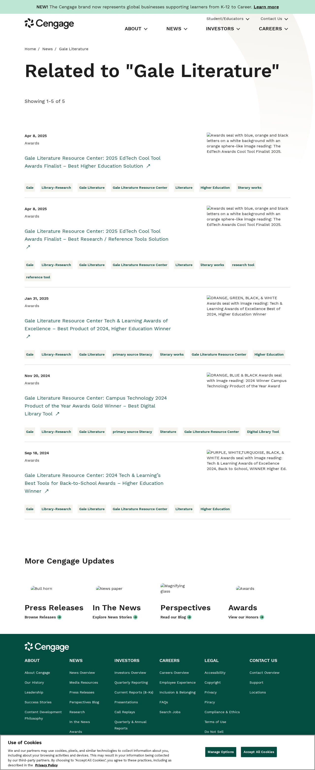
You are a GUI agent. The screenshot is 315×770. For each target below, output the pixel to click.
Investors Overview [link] (130, 673)
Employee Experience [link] (177, 682)
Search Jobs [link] (169, 712)
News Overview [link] (82, 673)
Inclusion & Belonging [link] (177, 692)
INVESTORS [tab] (220, 28)
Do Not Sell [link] (215, 732)
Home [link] (30, 49)
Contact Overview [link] (265, 673)
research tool (243, 265)
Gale (29, 187)
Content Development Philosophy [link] (43, 715)
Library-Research (56, 187)
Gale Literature (92, 187)
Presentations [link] (126, 702)
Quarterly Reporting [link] (131, 682)
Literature (183, 187)
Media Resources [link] (83, 682)
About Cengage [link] (37, 673)
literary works (249, 187)
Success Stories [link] (38, 702)
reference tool (38, 277)
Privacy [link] (211, 692)
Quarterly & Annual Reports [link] (130, 725)
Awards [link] (75, 732)
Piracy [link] (210, 702)
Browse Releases (40, 617)
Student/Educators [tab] (224, 18)
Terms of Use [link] (215, 722)
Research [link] (77, 712)
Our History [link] (34, 682)
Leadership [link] (34, 692)
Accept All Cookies (259, 752)
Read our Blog (173, 617)
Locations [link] (258, 692)
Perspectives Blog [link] (84, 702)
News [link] (47, 49)
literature (168, 432)
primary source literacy (132, 354)
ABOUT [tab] (133, 28)
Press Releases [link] (81, 692)
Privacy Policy (46, 765)
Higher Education (215, 187)
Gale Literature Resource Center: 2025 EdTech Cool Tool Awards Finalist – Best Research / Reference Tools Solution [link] (96, 235)
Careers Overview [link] (174, 673)
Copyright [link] (213, 682)
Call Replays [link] (124, 712)
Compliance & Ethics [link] (222, 712)
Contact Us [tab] (271, 18)
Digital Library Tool (263, 432)
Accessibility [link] (215, 673)
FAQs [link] (163, 702)
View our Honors (243, 617)
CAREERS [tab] (270, 28)
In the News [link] (79, 722)
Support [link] (257, 682)
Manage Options (221, 752)
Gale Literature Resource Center (140, 187)
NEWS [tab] (173, 28)
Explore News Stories (112, 617)
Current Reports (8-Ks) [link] (133, 692)
